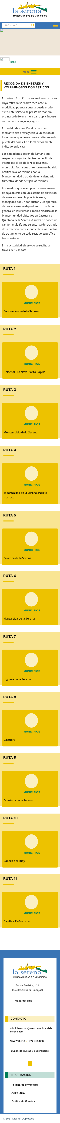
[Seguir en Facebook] (30, 1063)
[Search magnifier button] (32, 25)
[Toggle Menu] (55, 25)
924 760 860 (36, 1041)
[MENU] (33, 71)
